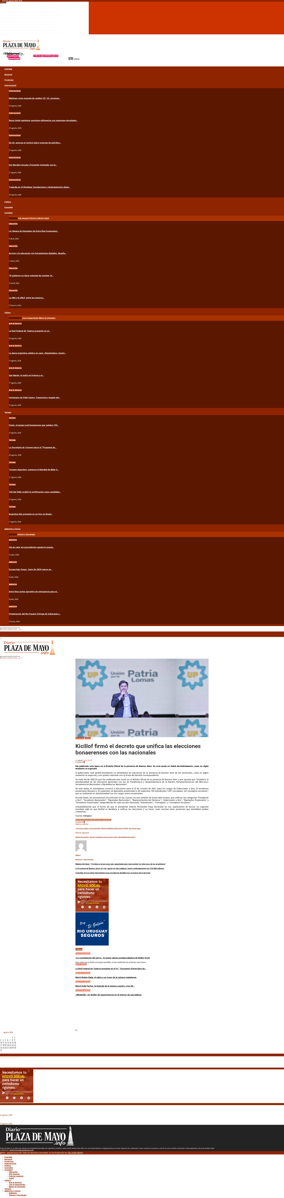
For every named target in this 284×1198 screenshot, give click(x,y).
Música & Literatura (82, 973)
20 (8, 1045)
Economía (8, 207)
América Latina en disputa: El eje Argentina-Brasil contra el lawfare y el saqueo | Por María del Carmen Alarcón (49, 1066)
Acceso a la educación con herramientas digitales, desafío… (38, 253)
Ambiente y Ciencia (12, 529)
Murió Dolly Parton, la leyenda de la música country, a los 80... (105, 986)
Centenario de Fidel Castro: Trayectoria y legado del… (34, 397)
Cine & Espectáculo (82, 954)
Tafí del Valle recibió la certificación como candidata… (35, 492)
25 (3, 1048)
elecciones (89, 820)
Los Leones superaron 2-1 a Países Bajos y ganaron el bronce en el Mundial (26, 21)
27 (8, 1048)
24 (1, 1048)
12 (6, 1042)
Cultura (7, 313)
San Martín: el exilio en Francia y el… (26, 375)
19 (6, 1045)
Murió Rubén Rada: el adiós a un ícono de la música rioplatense (105, 977)
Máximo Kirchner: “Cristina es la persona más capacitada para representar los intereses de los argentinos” (120, 864)
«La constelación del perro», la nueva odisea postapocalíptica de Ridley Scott (112, 958)
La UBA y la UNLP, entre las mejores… (26, 298)
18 (3, 1045)
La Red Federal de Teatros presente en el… (29, 331)
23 (15, 1045)
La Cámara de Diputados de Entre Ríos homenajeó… (33, 231)
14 (10, 1042)
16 (15, 1042)
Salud (11, 1178)
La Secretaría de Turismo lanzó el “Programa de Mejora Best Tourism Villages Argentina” (31, 18)
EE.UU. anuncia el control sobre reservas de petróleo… (35, 143)
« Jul (2, 1053)
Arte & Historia (15, 323)
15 (13, 1042)
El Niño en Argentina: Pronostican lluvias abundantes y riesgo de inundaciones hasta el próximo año (35, 9)
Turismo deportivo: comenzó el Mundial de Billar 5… (34, 469)
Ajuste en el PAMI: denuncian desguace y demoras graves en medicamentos (27, 5)
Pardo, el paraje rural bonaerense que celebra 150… (34, 425)
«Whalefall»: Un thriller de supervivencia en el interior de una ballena (108, 995)
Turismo (7, 412)
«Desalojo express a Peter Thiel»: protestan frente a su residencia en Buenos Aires (29, 30)
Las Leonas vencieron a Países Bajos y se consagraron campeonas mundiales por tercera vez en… (35, 33)
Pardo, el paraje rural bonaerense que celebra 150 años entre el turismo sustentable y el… (31, 15)
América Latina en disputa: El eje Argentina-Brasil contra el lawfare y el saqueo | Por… (30, 12)
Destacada (79, 738)
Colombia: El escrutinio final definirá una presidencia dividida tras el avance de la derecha (112, 873)
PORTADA (8, 69)
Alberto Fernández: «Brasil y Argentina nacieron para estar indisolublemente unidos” (105, 837)
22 (13, 1045)
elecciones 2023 (99, 820)
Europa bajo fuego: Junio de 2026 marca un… (30, 569)
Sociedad (8, 213)
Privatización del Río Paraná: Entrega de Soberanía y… (35, 614)
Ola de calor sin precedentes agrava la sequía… (31, 547)
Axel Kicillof (80, 820)
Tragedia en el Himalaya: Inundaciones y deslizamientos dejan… (39, 187)
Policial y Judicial (16, 1176)
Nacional (8, 75)
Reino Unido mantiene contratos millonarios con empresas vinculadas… (43, 120)
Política (7, 202)
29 (13, 1048)
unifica (108, 820)
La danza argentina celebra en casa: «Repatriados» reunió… (37, 353)
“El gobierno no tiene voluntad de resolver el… (31, 275)
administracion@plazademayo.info (21, 1150)
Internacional (10, 85)
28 (10, 1048)
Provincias (8, 80)
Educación (13, 224)
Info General (14, 1174)
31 (1, 1050)
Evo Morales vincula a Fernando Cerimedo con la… (33, 165)
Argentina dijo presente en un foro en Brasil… (31, 514)
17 (1, 1045)
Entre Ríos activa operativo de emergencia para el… (33, 591)
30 (15, 1048)
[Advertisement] (142, 1013)
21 (10, 1045)
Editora (80, 760)
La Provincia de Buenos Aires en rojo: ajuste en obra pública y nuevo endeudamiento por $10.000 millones (119, 868)
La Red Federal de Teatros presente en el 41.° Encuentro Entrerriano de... (110, 968)
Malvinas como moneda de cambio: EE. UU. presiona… (34, 98)
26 (6, 1048)
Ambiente (13, 540)
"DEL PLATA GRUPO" (75, 1153)
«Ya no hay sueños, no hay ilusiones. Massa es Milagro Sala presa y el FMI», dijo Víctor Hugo (107, 828)
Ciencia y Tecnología (18, 1195)
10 (1, 1042)
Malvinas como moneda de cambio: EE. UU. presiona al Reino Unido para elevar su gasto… (31, 24)
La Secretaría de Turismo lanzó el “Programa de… (32, 447)
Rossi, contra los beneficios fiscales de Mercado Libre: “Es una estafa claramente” (29, 27)
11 (3, 1042)
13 (8, 1042)
